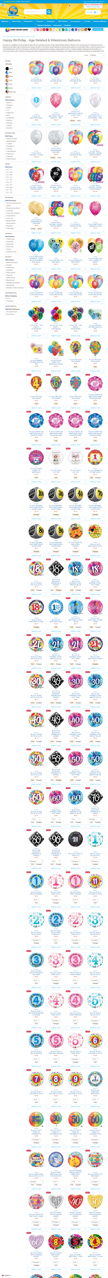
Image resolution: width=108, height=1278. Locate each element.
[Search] (49, 12)
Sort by (86, 55)
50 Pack (73, 120)
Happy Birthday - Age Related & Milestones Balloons (24, 36)
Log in (85, 1)
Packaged (97, 477)
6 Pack (79, 120)
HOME (18, 1)
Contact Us (101, 1)
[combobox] (35, 12)
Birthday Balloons (9, 36)
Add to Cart (36, 88)
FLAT (75, 366)
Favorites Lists (92, 1)
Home (4, 36)
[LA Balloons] (13, 11)
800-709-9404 (25, 1)
